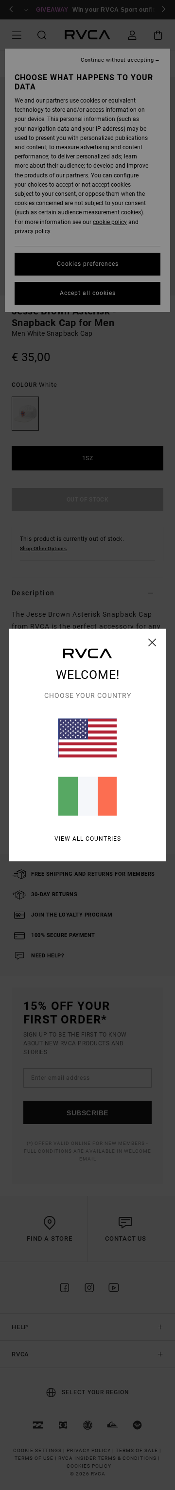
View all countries (87, 838)
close (152, 642)
